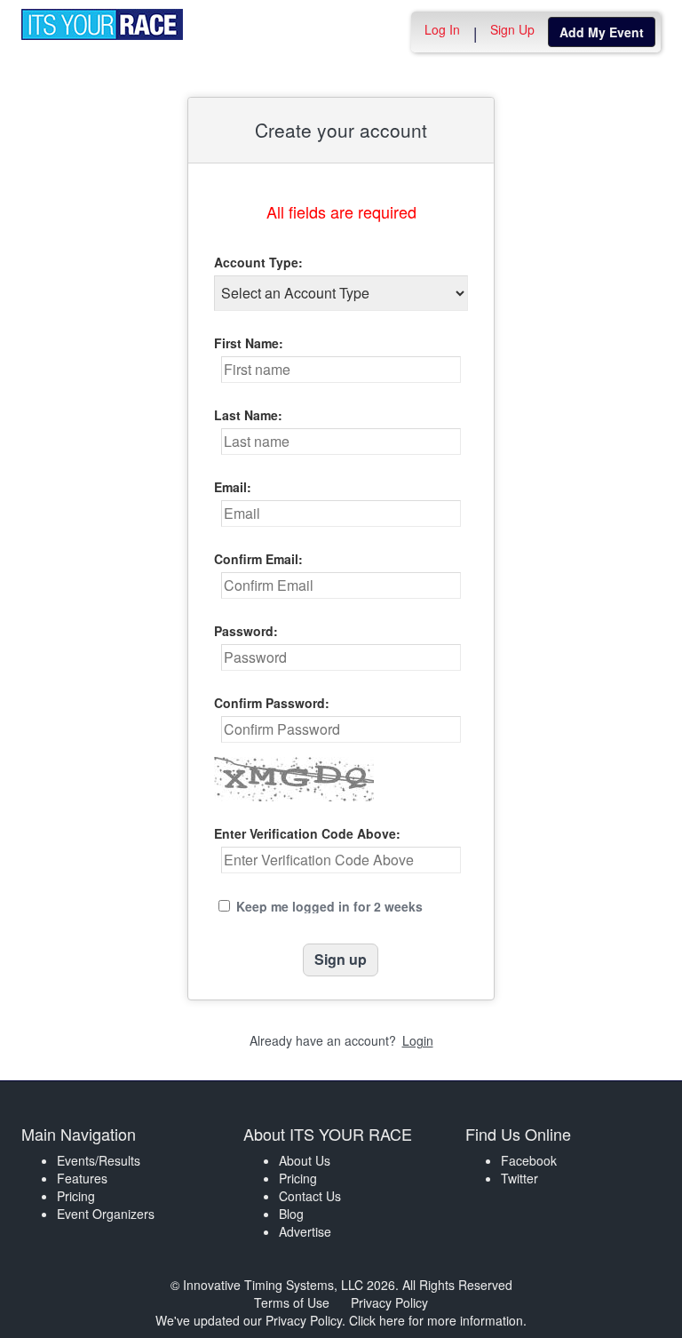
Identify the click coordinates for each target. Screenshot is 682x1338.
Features (82, 1178)
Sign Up (512, 29)
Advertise (305, 1231)
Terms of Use (291, 1302)
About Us (304, 1160)
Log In (442, 29)
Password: (246, 631)
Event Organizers (106, 1214)
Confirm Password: (271, 703)
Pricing (76, 1196)
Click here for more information (436, 1320)
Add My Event (601, 32)
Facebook (529, 1160)
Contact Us (310, 1196)
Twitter (519, 1178)
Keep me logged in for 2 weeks (329, 906)
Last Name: (248, 415)
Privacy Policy (389, 1302)
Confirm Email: (258, 559)
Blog (291, 1214)
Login (417, 1040)
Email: (232, 487)
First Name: (248, 343)
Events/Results (98, 1160)
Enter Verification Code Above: (307, 833)
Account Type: (258, 262)
